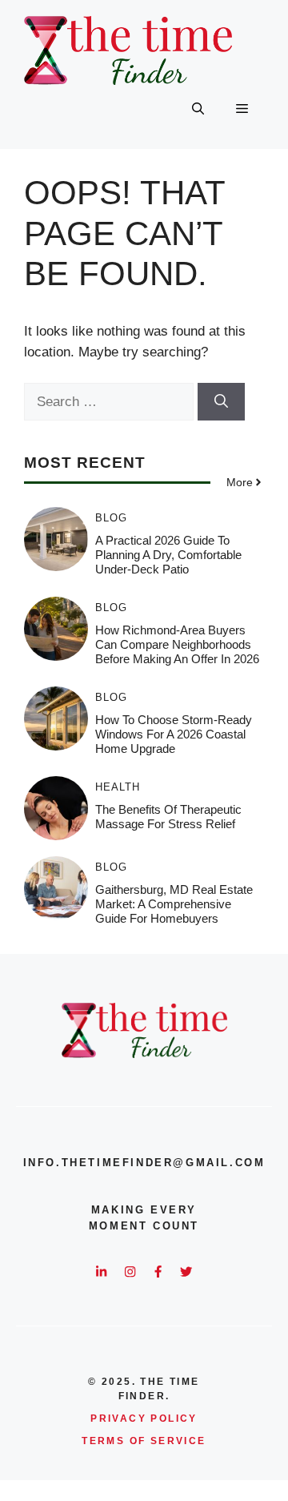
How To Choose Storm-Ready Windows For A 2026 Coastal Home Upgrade (173, 734)
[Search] (221, 402)
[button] (198, 109)
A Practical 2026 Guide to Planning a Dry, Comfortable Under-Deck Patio (168, 554)
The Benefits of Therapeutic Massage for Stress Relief (168, 817)
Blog (111, 518)
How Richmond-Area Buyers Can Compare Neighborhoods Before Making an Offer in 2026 (177, 644)
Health (117, 787)
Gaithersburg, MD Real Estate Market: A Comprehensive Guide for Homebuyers (174, 904)
